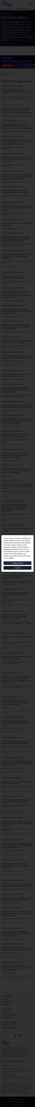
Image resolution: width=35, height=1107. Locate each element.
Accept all (17, 568)
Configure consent (17, 563)
